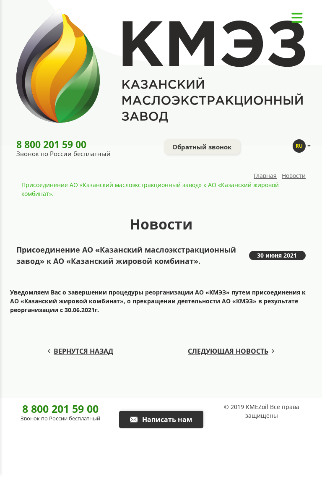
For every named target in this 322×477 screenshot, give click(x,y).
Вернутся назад (83, 351)
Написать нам (167, 419)
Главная (265, 176)
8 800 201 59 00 (51, 144)
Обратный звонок (201, 147)
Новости (294, 176)
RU (299, 145)
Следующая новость (228, 351)
